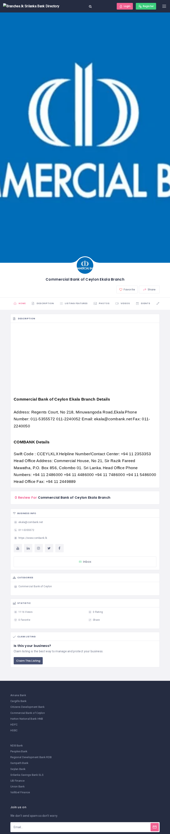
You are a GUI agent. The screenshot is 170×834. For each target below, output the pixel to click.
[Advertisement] (85, 356)
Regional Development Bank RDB (31, 757)
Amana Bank (18, 695)
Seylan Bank (18, 769)
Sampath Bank (19, 763)
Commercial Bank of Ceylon (27, 712)
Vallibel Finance (20, 792)
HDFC (13, 724)
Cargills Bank (18, 701)
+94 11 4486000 (79, 475)
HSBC (13, 730)
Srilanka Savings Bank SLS (27, 774)
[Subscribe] (155, 827)
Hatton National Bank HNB (26, 718)
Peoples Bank (18, 751)
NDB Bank (16, 745)
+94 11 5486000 (141, 475)
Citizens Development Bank (27, 706)
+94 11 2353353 (136, 454)
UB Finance (17, 780)
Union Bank (17, 786)
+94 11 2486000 (48, 475)
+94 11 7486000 (110, 475)
